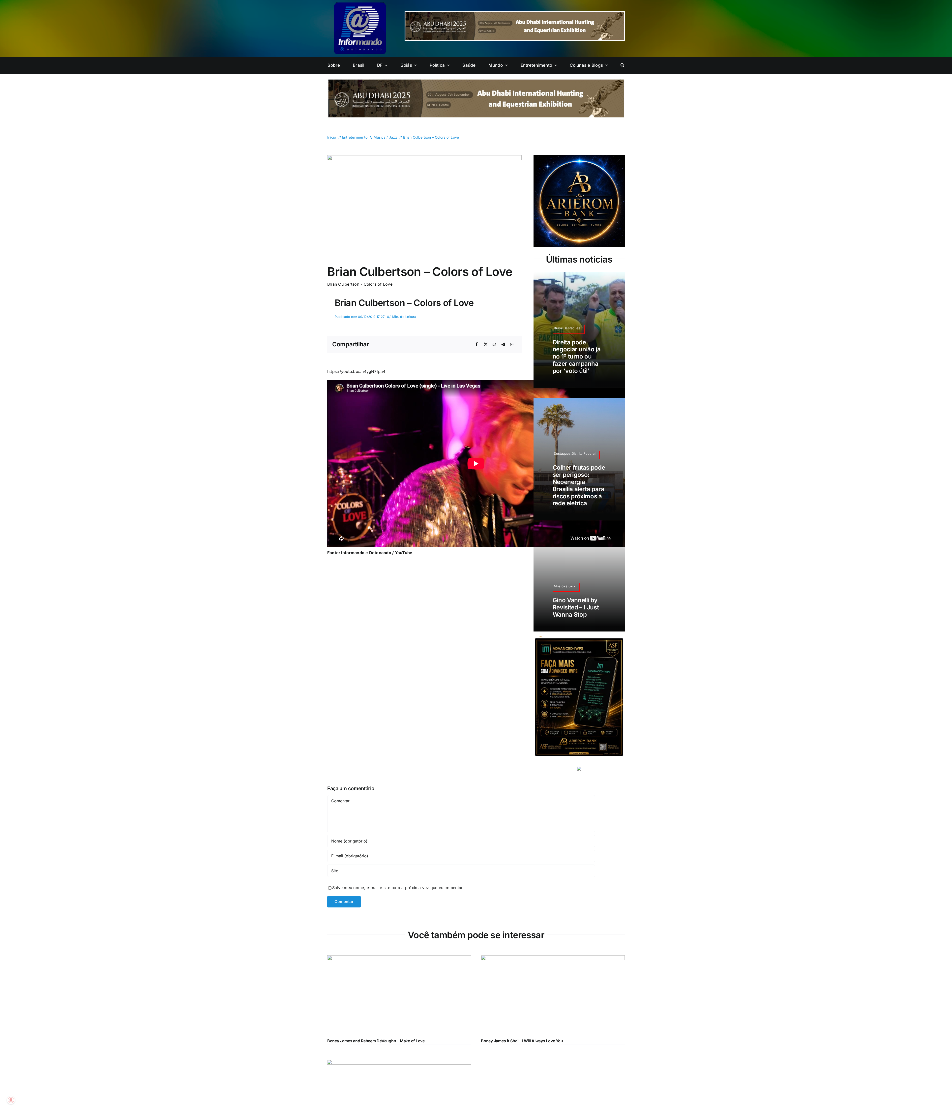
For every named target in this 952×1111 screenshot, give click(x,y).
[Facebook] (476, 344)
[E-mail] (512, 344)
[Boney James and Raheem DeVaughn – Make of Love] (399, 958)
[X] (485, 344)
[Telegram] (503, 344)
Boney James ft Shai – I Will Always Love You (522, 1040)
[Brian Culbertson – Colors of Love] (424, 157)
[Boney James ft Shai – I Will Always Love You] (553, 958)
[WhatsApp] (494, 344)
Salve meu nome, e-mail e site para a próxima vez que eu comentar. (398, 887)
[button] (622, 65)
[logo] (360, 4)
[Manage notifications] (11, 1100)
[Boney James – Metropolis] (399, 1062)
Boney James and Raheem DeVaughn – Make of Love (376, 1040)
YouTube (404, 552)
